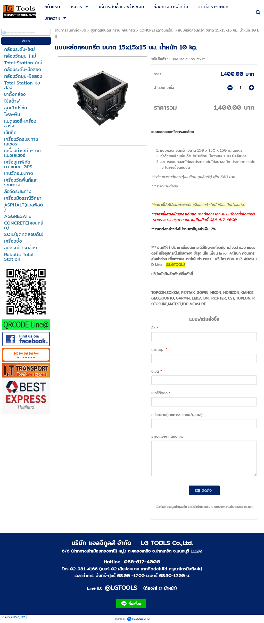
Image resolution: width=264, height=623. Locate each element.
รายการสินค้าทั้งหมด (70, 30)
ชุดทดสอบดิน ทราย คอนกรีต (113, 30)
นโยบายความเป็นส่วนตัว (228, 506)
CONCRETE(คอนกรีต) (156, 30)
